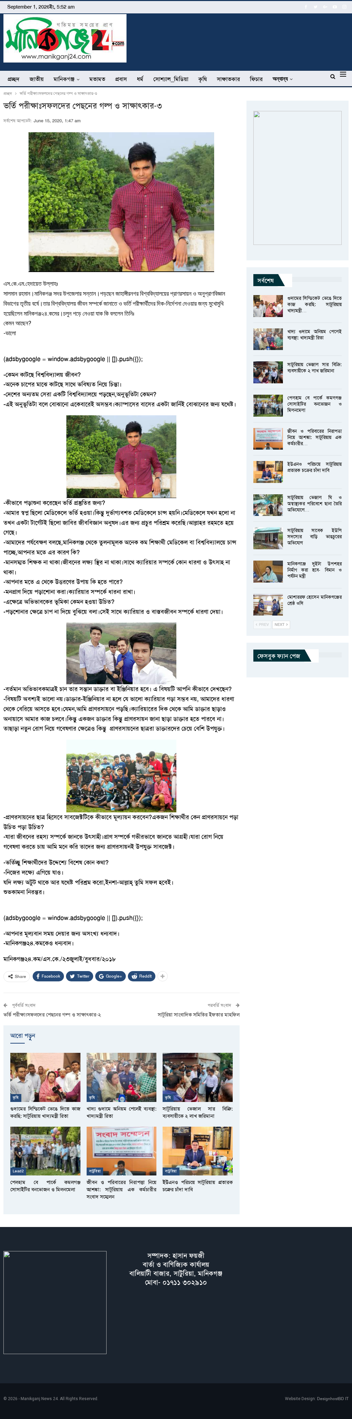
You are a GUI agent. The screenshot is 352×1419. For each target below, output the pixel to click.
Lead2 (18, 1171)
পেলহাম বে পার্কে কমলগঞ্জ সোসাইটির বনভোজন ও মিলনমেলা (314, 404)
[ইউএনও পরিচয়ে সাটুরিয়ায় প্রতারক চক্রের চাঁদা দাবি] (198, 1151)
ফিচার (256, 79)
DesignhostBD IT (333, 1398)
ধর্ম (140, 79)
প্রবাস (121, 79)
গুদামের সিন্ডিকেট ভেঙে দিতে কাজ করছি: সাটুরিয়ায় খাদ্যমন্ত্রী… (314, 304)
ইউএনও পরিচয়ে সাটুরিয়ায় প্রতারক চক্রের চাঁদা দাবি (314, 467)
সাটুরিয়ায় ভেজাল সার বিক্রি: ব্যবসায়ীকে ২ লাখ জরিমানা (314, 367)
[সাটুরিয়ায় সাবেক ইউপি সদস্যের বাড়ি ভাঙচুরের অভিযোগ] (268, 538)
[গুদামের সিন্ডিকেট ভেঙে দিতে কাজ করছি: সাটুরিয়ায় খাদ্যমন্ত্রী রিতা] (45, 1077)
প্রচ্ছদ (14, 79)
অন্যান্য (280, 79)
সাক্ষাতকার (228, 79)
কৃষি (202, 79)
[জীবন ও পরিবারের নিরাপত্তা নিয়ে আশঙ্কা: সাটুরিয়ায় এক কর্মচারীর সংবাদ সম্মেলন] (122, 1151)
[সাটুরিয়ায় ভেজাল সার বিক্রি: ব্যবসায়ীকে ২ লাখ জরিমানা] (198, 1077)
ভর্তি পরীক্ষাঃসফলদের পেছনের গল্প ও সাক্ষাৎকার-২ (52, 1014)
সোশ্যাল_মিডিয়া (170, 79)
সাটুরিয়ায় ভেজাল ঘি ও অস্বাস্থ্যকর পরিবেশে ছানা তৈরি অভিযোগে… (314, 503)
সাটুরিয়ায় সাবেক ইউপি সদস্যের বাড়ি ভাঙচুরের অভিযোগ (314, 536)
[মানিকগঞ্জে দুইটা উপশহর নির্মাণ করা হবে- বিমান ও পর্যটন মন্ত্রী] (268, 572)
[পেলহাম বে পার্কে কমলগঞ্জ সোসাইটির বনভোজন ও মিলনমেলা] (45, 1151)
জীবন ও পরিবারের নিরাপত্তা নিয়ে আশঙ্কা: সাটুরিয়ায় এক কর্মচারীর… (314, 437)
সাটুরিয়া (95, 1171)
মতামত (97, 79)
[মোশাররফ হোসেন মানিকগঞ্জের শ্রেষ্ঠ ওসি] (268, 605)
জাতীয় (37, 79)
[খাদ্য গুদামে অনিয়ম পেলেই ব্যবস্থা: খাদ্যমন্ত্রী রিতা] (122, 1077)
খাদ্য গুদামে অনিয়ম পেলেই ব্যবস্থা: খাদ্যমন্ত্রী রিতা (314, 334)
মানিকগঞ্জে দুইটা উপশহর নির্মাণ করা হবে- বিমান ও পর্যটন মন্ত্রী (314, 570)
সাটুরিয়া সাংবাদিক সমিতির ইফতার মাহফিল (199, 1014)
